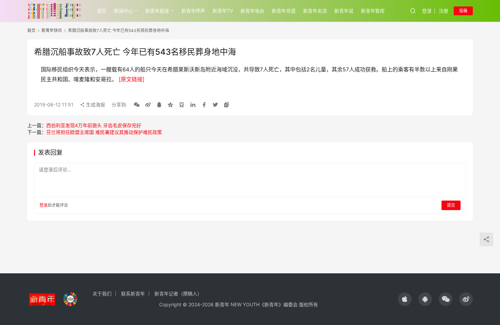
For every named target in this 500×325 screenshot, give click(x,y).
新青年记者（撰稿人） (178, 293)
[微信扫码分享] (137, 104)
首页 (101, 11)
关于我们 (102, 293)
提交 (451, 205)
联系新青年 (133, 293)
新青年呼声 (193, 11)
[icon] (405, 299)
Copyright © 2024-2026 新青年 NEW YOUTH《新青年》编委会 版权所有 (238, 304)
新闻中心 (123, 11)
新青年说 (343, 11)
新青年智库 (373, 11)
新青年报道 (157, 11)
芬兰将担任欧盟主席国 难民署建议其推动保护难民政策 (104, 132)
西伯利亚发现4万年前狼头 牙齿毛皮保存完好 (93, 125)
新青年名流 (315, 11)
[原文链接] (132, 79)
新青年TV (223, 11)
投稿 (463, 10)
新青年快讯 (51, 30)
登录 (427, 11)
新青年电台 (252, 11)
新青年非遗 (284, 11)
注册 (443, 11)
